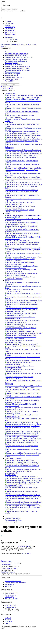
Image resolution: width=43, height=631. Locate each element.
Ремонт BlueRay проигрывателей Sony (21, 227)
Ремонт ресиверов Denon (32, 480)
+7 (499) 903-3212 (7, 88)
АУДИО (7, 280)
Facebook (8, 618)
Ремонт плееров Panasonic (33, 333)
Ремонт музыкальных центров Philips (21, 325)
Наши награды (10, 27)
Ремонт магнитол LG (28, 302)
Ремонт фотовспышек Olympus (19, 377)
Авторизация (13, 41)
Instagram (8, 619)
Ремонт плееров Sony (28, 335)
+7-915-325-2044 (10, 605)
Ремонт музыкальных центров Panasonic (22, 321)
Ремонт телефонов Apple (32, 150)
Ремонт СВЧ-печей (11, 75)
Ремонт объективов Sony (32, 360)
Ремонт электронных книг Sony (19, 210)
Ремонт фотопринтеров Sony (18, 472)
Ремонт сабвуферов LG (30, 437)
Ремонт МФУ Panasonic (31, 462)
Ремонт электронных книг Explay (20, 207)
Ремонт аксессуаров (11, 79)
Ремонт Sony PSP (24, 240)
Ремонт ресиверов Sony (31, 504)
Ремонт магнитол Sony (30, 308)
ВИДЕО (7, 213)
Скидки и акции (10, 34)
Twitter (7, 623)
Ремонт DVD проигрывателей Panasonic (22, 234)
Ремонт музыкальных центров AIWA (21, 310)
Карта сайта (9, 586)
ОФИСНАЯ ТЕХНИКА (13, 458)
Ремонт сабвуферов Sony (32, 438)
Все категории (10, 52)
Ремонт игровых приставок (14, 77)
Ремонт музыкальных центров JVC (20, 314)
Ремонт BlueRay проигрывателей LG (21, 223)
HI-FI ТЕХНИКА (11, 398)
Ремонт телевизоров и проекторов (16, 54)
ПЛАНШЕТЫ (9, 181)
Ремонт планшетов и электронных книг (18, 57)
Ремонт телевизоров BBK (33, 95)
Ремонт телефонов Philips (32, 168)
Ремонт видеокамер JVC (32, 248)
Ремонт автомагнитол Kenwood (19, 290)
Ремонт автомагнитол (12, 72)
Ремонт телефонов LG (29, 155)
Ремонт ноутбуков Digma (32, 135)
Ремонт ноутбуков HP (29, 137)
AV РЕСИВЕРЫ (10, 475)
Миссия (7, 25)
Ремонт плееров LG (27, 331)
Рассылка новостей (11, 598)
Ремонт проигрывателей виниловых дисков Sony (21, 435)
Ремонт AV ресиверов (12, 74)
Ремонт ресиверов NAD (31, 495)
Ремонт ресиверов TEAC (32, 506)
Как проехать (9, 30)
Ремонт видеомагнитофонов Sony (20, 278)
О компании (9, 23)
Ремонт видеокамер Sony (32, 257)
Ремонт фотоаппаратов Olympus (19, 367)
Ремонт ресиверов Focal (31, 482)
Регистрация (13, 39)
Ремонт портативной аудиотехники (17, 68)
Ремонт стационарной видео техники (17, 70)
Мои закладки (9, 597)
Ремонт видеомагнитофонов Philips (20, 270)
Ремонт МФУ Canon (27, 460)
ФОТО (7, 348)
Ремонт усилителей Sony (32, 453)
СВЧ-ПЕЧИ (9, 384)
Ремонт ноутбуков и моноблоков (16, 59)
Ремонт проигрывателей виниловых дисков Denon (22, 426)
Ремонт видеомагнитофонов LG (19, 263)
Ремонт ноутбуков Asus (31, 133)
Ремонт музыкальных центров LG (20, 318)
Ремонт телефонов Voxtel (32, 179)
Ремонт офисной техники (13, 64)
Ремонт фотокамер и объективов (16, 61)
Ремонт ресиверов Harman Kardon (20, 485)
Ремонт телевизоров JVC (32, 97)
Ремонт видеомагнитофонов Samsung (21, 274)
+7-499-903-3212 (10, 607)
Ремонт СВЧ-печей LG (30, 388)
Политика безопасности (13, 581)
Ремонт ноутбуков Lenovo (33, 139)
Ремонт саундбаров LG (30, 344)
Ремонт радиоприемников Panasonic (20, 338)
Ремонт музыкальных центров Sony (20, 328)
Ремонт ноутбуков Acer (30, 132)
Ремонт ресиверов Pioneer (33, 502)
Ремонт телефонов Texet (31, 177)
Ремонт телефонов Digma (32, 152)
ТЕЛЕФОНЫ (9, 148)
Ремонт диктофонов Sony (33, 300)
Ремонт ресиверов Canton (33, 478)
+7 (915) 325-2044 (7, 86)
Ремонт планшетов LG (30, 190)
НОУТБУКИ (9, 122)
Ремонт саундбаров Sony (32, 346)
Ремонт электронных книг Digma (20, 203)
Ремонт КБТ (9, 81)
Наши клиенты (10, 28)
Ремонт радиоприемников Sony (19, 341)
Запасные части (10, 32)
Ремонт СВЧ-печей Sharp (32, 397)
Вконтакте (8, 621)
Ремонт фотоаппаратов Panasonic (19, 370)
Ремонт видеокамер (11, 63)
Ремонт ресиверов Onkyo (32, 496)
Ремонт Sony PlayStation (31, 242)
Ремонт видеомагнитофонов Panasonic (21, 267)
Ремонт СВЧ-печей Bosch (33, 386)
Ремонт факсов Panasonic (32, 469)
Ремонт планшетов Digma (33, 184)
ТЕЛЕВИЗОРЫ (10, 93)
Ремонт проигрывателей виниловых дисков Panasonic (23, 431)
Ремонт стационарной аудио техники (17, 66)
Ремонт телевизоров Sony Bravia (19, 116)
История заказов (10, 595)
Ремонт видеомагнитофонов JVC (19, 259)
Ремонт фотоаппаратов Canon (18, 363)
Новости (8, 21)
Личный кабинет (10, 593)
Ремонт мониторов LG (30, 464)
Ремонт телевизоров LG (31, 99)
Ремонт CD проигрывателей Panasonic (23, 408)
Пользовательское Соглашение (15, 582)
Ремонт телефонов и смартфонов (16, 55)
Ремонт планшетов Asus (31, 182)
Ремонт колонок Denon (30, 422)
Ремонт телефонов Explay (33, 153)
